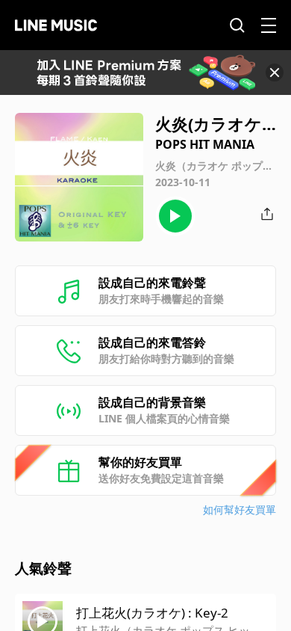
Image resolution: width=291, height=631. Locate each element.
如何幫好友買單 (239, 509)
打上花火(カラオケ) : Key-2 (152, 612)
